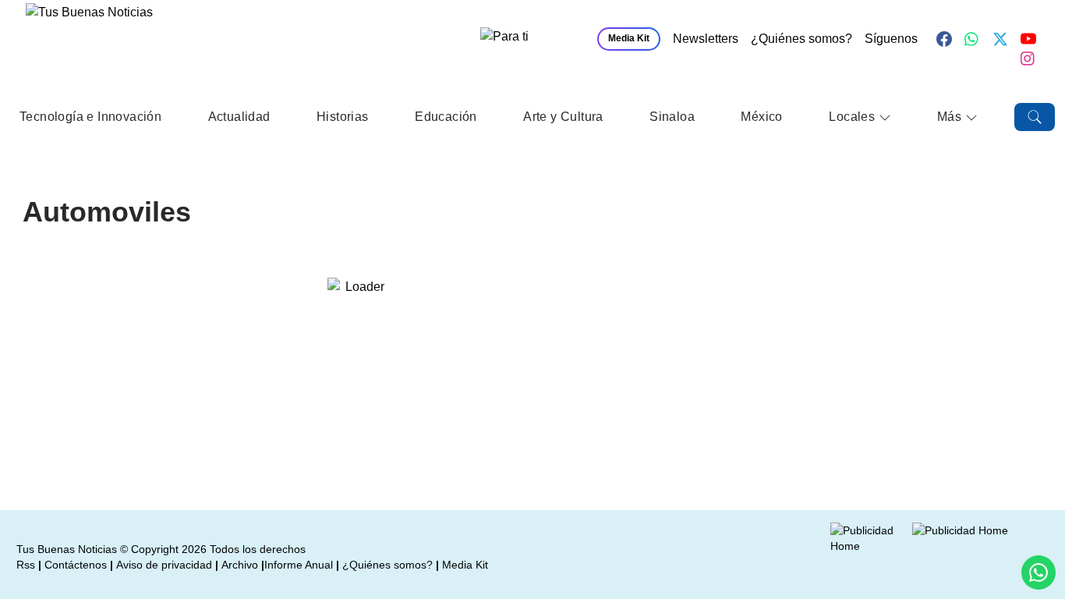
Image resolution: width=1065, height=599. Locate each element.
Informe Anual (298, 564)
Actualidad (239, 116)
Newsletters (705, 38)
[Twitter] (1000, 39)
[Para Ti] (531, 39)
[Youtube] (1028, 39)
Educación (446, 116)
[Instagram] (1028, 58)
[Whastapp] (972, 39)
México (761, 116)
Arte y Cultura (563, 116)
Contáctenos (75, 564)
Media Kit (628, 38)
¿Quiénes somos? (801, 38)
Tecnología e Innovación (90, 116)
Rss (25, 564)
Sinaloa (672, 116)
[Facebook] (944, 39)
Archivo (239, 564)
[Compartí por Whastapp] (1038, 572)
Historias (343, 116)
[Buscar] (1034, 117)
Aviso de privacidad (164, 564)
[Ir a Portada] (138, 43)
